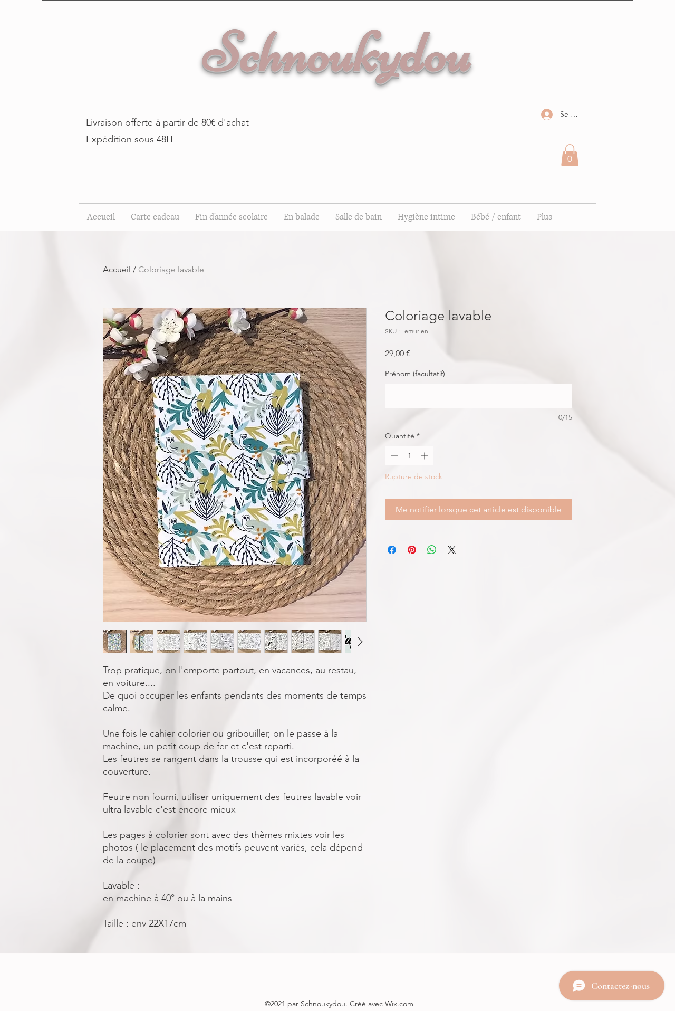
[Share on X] (452, 549)
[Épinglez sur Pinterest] (412, 549)
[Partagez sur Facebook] (391, 549)
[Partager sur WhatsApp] (432, 549)
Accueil (117, 269)
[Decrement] (393, 455)
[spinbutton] (409, 455)
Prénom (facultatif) (415, 373)
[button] (570, 155)
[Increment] (425, 455)
